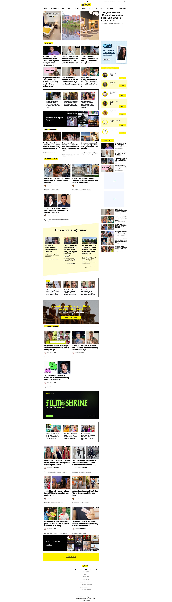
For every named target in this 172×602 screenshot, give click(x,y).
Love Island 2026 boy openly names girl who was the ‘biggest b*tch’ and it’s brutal (121, 232)
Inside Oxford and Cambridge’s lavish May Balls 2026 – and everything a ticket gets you (88, 436)
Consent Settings (86, 587)
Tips (124, 1)
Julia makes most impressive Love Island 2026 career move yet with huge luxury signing (121, 211)
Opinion (84, 8)
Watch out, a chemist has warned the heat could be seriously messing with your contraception (85, 524)
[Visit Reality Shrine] (114, 52)
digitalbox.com (87, 600)
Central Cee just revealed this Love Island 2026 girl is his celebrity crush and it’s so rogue (57, 493)
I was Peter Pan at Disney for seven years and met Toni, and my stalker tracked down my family (56, 524)
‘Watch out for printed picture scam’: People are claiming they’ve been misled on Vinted (52, 292)
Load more (71, 556)
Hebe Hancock (78, 467)
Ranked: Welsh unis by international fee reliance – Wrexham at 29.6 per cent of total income (89, 249)
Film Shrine (110, 8)
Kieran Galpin (49, 352)
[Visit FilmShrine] (71, 405)
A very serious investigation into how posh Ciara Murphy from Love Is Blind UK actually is (89, 82)
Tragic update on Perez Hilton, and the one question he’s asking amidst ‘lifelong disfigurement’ (51, 82)
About (86, 574)
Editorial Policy (86, 582)
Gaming (70, 8)
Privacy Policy (86, 589)
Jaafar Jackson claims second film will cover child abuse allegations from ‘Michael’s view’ (56, 210)
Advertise (119, 1)
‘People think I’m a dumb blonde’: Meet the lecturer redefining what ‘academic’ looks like (70, 436)
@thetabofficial (50, 120)
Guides (91, 8)
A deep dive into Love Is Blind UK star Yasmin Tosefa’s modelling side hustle (85, 493)
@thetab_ (49, 544)
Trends (63, 8)
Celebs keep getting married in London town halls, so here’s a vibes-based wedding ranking (85, 180)
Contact (112, 1)
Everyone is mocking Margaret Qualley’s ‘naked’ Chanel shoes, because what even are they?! (53, 104)
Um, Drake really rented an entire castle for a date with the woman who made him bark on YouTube (84, 463)
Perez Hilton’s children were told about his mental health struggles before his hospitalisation (88, 292)
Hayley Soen (113, 73)
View (122, 78)
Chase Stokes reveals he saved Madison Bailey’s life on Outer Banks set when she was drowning (71, 103)
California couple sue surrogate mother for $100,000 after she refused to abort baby (70, 292)
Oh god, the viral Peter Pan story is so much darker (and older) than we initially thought (56, 348)
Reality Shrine (100, 8)
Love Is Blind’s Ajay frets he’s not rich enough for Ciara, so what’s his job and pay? (57, 180)
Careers (86, 577)
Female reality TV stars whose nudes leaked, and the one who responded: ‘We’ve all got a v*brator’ (57, 463)
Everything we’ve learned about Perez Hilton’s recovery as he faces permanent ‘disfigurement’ (51, 61)
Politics (77, 8)
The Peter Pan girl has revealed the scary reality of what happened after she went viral (121, 248)
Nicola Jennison (70, 263)
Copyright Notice (86, 584)
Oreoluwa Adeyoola (115, 120)
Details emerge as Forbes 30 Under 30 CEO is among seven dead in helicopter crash (121, 160)
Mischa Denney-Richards (89, 266)
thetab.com (83, 597)
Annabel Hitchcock (51, 259)
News (45, 8)
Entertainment (54, 8)
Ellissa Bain (49, 215)
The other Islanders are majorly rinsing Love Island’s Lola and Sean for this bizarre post (121, 226)
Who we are (105, 1)
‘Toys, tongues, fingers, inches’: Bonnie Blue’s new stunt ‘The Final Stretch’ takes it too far (121, 152)
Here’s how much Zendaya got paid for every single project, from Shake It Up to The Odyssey (87, 104)
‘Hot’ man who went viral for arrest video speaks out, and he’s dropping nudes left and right (85, 348)
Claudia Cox (49, 185)
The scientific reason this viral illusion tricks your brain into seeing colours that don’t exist (56, 378)
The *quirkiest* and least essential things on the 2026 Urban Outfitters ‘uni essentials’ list (53, 436)
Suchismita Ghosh (114, 101)
